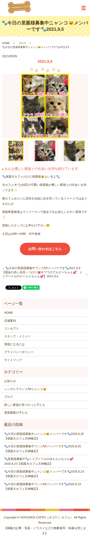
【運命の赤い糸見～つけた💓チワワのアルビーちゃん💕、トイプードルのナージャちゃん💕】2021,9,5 (42, 274)
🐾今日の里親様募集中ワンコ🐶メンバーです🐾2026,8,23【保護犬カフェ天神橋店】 (42, 486)
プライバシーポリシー (18, 352)
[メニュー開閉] (83, 8)
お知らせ (10, 381)
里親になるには (14, 344)
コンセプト (11, 328)
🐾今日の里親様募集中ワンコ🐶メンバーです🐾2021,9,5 (42, 268)
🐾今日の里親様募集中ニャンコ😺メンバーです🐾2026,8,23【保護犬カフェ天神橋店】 (44, 474)
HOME (6, 43)
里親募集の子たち (16, 412)
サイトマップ (13, 360)
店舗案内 (10, 320)
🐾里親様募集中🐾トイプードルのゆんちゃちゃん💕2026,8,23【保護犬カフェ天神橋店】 (38, 461)
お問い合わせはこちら (45, 249)
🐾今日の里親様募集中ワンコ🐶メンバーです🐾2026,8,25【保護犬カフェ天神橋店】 (42, 449)
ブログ (22, 43)
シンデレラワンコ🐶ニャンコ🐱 (25, 389)
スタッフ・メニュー (17, 336)
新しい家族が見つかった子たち (24, 404)
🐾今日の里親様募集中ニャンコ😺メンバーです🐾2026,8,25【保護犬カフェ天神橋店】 (44, 436)
